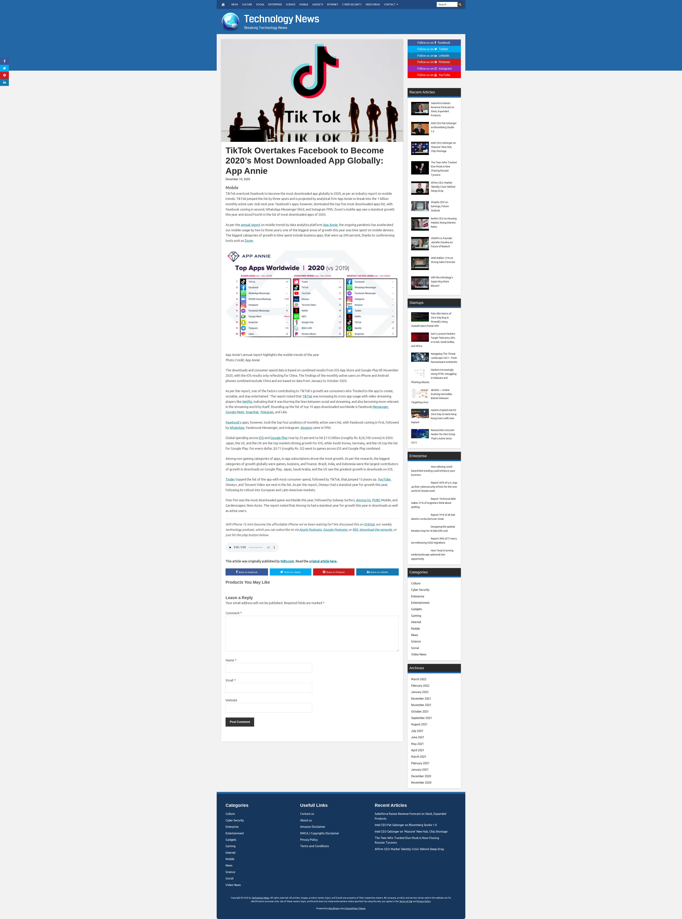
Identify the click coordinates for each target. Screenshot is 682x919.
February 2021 (420, 763)
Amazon (306, 427)
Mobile (303, 4)
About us (306, 820)
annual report (250, 225)
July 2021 (417, 730)
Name (231, 660)
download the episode (375, 529)
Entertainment (420, 602)
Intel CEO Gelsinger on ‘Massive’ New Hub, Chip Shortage (411, 831)
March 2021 (418, 756)
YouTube (384, 479)
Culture (247, 4)
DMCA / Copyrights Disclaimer (319, 833)
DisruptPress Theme (355, 908)
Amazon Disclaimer (312, 826)
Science (291, 4)
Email (231, 680)
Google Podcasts (335, 529)
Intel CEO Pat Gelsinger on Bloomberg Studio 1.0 (406, 825)
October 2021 (420, 711)
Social (260, 4)
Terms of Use (405, 901)
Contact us (307, 813)
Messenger (380, 406)
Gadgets (317, 4)
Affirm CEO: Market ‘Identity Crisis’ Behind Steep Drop (409, 849)
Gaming (416, 615)
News (234, 4)
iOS (261, 438)
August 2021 (419, 724)
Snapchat (252, 412)
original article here (323, 561)
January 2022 (420, 692)
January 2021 (420, 769)
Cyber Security (352, 4)
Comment (234, 613)
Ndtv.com (287, 561)
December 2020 (421, 776)
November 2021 (421, 705)
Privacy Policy (309, 839)
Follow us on (433, 42)
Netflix (247, 401)
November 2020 (421, 782)
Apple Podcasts (310, 529)
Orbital (369, 524)
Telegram (267, 412)
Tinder (230, 479)
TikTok (307, 396)
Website (231, 700)
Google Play (279, 438)
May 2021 (417, 743)
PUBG (376, 500)
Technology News (281, 19)
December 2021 (421, 698)
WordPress (333, 908)
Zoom (249, 240)
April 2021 (417, 750)
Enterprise (275, 4)
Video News (373, 4)
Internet (332, 4)
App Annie (330, 225)
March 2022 (418, 679)
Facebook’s (233, 422)
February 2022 (420, 685)
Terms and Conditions (314, 846)
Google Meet (235, 412)
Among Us (363, 500)
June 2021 (417, 737)
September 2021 (421, 717)
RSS (355, 529)
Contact (389, 4)
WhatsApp (237, 427)
